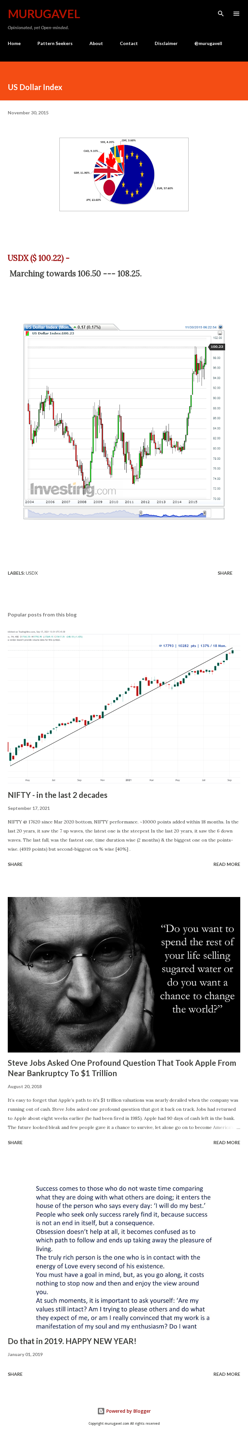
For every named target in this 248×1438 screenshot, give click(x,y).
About (96, 43)
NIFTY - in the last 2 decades (58, 795)
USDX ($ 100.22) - (40, 258)
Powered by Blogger (128, 1411)
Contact (129, 43)
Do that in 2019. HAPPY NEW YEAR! (72, 1341)
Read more (226, 864)
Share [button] (225, 573)
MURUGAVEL (44, 13)
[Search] (221, 12)
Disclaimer (166, 43)
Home (14, 43)
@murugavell (208, 43)
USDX (32, 573)
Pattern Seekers (55, 43)
